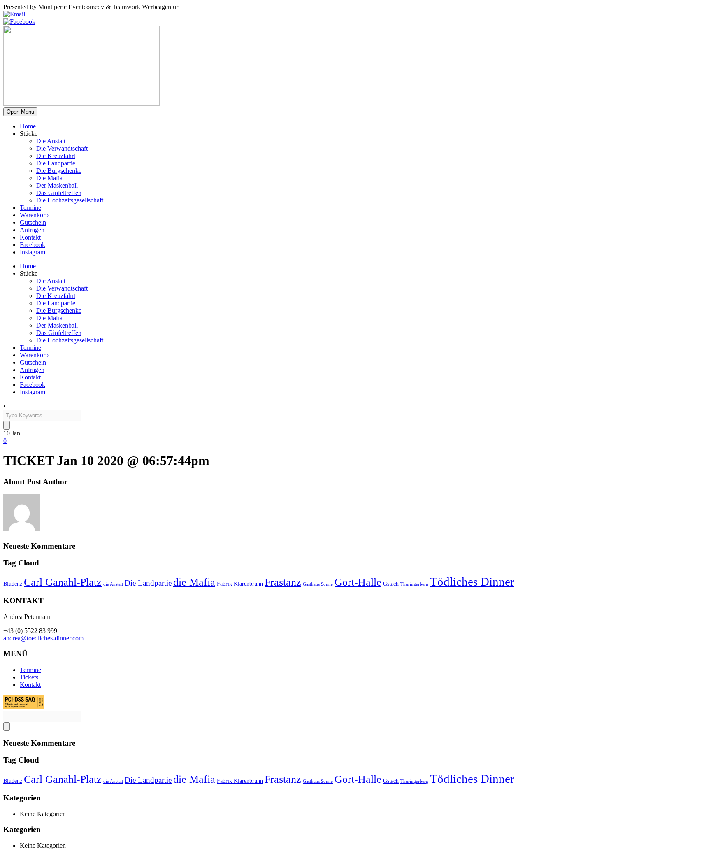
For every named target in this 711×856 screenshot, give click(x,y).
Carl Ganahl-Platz (63, 582)
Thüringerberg (414, 584)
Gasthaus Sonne (318, 584)
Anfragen (32, 229)
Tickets (29, 677)
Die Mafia (49, 177)
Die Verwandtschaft (62, 148)
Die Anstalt (50, 140)
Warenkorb (34, 215)
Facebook (32, 244)
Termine (30, 207)
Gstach (391, 583)
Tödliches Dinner (472, 581)
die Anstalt (113, 584)
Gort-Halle (358, 582)
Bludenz (12, 583)
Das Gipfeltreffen (58, 192)
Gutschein (33, 222)
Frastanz (283, 582)
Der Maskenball (57, 185)
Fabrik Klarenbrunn (240, 583)
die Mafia (194, 582)
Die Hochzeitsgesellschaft (69, 200)
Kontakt (30, 237)
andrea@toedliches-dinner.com (43, 638)
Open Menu (20, 112)
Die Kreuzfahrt (55, 155)
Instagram (32, 252)
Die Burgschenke (58, 170)
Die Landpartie (55, 163)
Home (28, 126)
